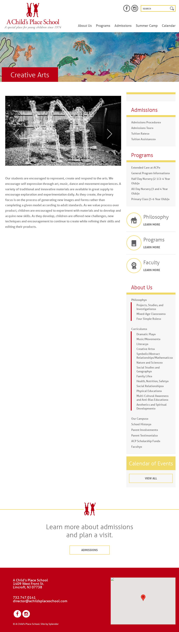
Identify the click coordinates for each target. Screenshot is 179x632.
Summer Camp (147, 25)
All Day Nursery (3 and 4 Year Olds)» (149, 191)
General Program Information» (150, 173)
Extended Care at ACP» (145, 167)
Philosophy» (139, 300)
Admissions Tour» (142, 128)
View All (151, 478)
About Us (85, 25)
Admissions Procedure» (146, 122)
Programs (103, 25)
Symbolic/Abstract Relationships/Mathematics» (155, 355)
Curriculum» (139, 329)
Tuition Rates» (140, 133)
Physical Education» (149, 391)
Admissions (123, 25)
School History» (141, 424)
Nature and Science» (150, 362)
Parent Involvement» (144, 430)
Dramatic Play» (146, 334)
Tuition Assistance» (143, 139)
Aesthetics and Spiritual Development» (152, 406)
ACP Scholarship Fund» (145, 441)
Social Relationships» (150, 386)
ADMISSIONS (89, 550)
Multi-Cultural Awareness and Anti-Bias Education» (153, 397)
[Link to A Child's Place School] (32, 16)
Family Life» (144, 376)
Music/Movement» (148, 339)
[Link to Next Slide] (112, 133)
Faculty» (136, 446)
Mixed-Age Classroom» (151, 314)
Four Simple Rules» (149, 318)
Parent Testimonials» (144, 435)
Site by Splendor (50, 624)
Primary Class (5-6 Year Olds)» (150, 199)
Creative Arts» (146, 349)
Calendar (169, 25)
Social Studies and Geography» (148, 369)
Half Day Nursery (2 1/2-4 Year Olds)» (150, 181)
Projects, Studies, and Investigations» (150, 307)
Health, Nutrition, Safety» (153, 381)
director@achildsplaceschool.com (40, 601)
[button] (143, 597)
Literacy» (142, 344)
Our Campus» (139, 418)
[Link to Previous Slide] (14, 133)
